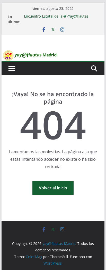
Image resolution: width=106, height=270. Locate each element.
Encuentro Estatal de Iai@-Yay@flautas (56, 16)
